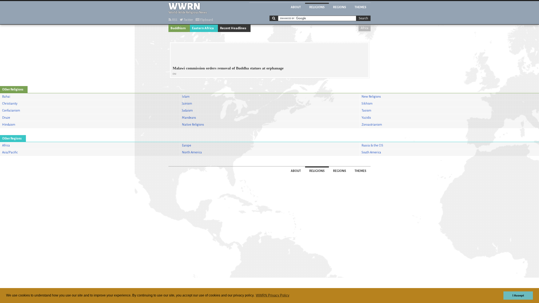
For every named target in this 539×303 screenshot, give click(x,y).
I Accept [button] (518, 295)
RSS (174, 19)
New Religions (371, 96)
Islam (185, 96)
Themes (360, 7)
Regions (339, 7)
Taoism (366, 110)
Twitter (188, 19)
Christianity (9, 103)
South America (371, 152)
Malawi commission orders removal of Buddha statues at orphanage (228, 68)
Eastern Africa (203, 28)
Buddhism (178, 28)
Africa (364, 28)
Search (363, 18)
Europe (186, 145)
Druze (6, 117)
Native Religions (193, 124)
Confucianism (11, 110)
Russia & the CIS (372, 145)
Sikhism (367, 103)
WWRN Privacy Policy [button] (272, 295)
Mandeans (189, 117)
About (296, 7)
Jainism (187, 103)
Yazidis (366, 117)
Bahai (6, 96)
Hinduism (8, 124)
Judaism (187, 110)
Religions (317, 7)
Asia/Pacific (10, 152)
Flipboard (206, 19)
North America (192, 152)
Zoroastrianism (372, 124)
